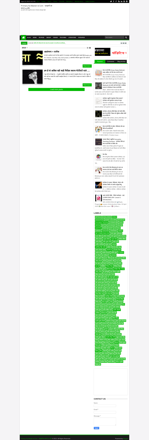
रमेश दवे (97, 331)
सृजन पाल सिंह (121, 359)
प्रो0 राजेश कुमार (99, 315)
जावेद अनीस (98, 271)
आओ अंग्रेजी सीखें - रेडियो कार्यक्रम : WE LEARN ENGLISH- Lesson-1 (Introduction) (114, 197)
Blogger (125, 438)
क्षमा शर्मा (97, 266)
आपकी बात (109, 249)
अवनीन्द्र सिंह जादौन (100, 247)
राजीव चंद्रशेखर (117, 334)
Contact (43, 1)
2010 (24, 48)
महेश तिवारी (107, 326)
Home (23, 37)
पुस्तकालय (109, 304)
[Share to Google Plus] (28, 61)
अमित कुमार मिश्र (107, 241)
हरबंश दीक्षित (111, 361)
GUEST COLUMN (110, 220)
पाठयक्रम (120, 301)
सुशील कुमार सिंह (99, 359)
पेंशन (123, 304)
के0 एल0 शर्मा (98, 263)
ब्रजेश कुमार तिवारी (100, 320)
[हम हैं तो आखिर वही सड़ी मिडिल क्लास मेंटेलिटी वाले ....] (32, 77)
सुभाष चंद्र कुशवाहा (114, 356)
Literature (72, 37)
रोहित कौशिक (111, 340)
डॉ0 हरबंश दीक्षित (113, 288)
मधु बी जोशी (98, 323)
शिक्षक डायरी (118, 348)
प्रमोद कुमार (98, 310)
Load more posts (56, 89)
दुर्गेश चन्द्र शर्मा (108, 293)
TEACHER (105, 230)
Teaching (63, 37)
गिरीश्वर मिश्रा (117, 266)
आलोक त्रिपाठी (106, 252)
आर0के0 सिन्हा (117, 249)
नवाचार (122, 296)
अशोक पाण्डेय (110, 247)
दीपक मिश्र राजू (99, 293)
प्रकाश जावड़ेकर (99, 307)
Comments (110, 61)
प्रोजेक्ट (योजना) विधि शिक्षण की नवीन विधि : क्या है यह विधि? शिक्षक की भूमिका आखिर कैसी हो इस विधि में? (114, 113)
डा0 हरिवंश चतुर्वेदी (115, 271)
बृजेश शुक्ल (108, 318)
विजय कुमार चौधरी (120, 340)
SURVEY (98, 230)
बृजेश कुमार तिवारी (100, 318)
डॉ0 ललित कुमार (99, 285)
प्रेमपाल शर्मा (104, 312)
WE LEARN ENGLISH (102, 233)
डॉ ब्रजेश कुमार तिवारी (108, 274)
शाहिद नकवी (106, 348)
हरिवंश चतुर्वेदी (119, 361)
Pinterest (126, 1)
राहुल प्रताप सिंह (120, 337)
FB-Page (41, 37)
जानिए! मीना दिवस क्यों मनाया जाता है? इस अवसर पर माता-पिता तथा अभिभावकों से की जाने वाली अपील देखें (55, 43)
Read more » (87, 66)
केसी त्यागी (106, 263)
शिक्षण (96, 350)
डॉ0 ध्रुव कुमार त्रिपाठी (111, 280)
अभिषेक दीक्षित (122, 239)
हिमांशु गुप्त (98, 364)
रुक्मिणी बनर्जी (102, 340)
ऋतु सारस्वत (112, 255)
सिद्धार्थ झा (111, 353)
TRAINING (113, 230)
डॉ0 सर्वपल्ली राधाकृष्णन (101, 288)
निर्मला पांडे (98, 301)
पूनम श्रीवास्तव (117, 304)
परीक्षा (111, 301)
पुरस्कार (103, 304)
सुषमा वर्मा (107, 359)
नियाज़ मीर (104, 299)
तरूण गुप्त (108, 290)
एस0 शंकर (115, 258)
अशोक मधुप (118, 247)
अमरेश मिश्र (98, 241)
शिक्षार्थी (105, 350)
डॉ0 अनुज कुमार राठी (112, 277)
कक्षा (120, 258)
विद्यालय (116, 342)
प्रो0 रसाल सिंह (112, 312)
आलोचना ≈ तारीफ (51, 51)
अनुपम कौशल (106, 239)
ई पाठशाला (121, 252)
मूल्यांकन (106, 329)
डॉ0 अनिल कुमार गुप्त (100, 277)
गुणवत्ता (97, 269)
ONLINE (119, 225)
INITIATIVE (121, 220)
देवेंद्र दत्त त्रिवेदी (99, 296)
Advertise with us (79, 1)
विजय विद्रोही (98, 342)
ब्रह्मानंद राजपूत (110, 320)
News (35, 37)
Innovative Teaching (101, 222)
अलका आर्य (108, 244)
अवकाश (114, 244)
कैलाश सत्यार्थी (113, 263)
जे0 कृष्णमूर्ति (106, 271)
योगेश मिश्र (120, 329)
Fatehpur (81, 37)
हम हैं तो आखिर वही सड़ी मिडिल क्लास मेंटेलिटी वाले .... (67, 70)
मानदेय (113, 326)
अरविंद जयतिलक (99, 244)
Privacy (55, 1)
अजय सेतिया (98, 236)
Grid (88, 48)
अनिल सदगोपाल (122, 236)
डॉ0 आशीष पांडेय (99, 280)
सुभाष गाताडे (105, 356)
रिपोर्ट (96, 340)
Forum (55, 37)
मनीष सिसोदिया (113, 323)
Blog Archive (121, 61)
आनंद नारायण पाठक (100, 249)
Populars (100, 61)
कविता (123, 258)
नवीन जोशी (98, 299)
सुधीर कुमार (98, 356)
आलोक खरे (98, 252)
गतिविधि (103, 266)
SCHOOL (117, 228)
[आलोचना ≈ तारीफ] (32, 58)
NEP (103, 225)
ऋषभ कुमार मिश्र (99, 258)
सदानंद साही (118, 350)
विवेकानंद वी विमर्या (114, 345)
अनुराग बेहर (114, 239)
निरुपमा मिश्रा (119, 299)
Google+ (116, 1)
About (37, 1)
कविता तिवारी (98, 260)
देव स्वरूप (116, 293)
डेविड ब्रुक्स (98, 274)
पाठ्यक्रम (97, 304)
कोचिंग (120, 263)
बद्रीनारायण (108, 315)
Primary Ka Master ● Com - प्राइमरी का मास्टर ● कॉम (36, 438)
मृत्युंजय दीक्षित (113, 329)
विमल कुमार (98, 345)
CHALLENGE (107, 217)
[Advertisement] (90, 19)
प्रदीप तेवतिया (116, 307)
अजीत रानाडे (106, 236)
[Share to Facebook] (23, 61)
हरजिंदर (97, 361)
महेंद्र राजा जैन (99, 326)
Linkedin (121, 1)
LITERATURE (113, 222)
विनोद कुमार (123, 342)
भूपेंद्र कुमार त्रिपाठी (121, 320)
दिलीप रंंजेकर (115, 290)
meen (121, 222)
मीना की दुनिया (99, 329)
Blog (29, 37)
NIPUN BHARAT (111, 225)
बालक (114, 315)
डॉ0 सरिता (116, 285)
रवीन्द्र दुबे (103, 331)
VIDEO (120, 230)
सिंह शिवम (117, 353)
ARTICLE (98, 217)
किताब (104, 260)
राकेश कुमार (98, 334)
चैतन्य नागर (110, 269)
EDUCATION (99, 220)
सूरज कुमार (114, 359)
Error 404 (61, 1)
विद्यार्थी (111, 342)
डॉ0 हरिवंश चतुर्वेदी (100, 290)
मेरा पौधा (105, 154)
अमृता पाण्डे (115, 241)
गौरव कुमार (103, 269)
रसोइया (118, 331)
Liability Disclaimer (89, 1)
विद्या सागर (106, 342)
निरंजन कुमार (112, 299)
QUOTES (98, 228)
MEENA (97, 225)
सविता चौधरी (105, 353)
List (90, 48)
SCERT (110, 228)
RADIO (105, 228)
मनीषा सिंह (120, 323)
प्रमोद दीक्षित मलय (107, 310)
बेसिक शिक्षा (115, 318)
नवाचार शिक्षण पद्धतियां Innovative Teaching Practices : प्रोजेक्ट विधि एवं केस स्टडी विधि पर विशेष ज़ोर (113, 141)
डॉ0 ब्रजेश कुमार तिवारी (101, 282)
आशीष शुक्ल (114, 252)
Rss (119, 1)
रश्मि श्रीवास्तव (111, 331)
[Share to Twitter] (26, 61)
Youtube (124, 1)
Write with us (69, 1)
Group (48, 37)
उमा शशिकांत (105, 255)
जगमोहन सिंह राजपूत (119, 269)
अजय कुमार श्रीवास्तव (116, 233)
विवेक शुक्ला (105, 345)
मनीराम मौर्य (105, 323)
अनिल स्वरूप (98, 239)
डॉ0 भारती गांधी (113, 282)
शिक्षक (112, 348)
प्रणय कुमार (108, 307)
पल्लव (115, 301)
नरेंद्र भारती (116, 296)
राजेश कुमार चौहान (100, 337)
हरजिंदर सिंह (104, 361)
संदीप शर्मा (97, 353)
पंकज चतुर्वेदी (105, 301)
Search (49, 1)
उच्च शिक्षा (97, 255)
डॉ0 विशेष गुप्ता (109, 285)
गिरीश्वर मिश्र (109, 266)
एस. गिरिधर (108, 258)
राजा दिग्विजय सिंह (107, 334)
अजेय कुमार (114, 236)
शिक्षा (101, 350)
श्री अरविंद (111, 350)
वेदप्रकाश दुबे (98, 348)
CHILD (114, 217)
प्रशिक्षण (97, 312)
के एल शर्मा (118, 260)
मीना (117, 326)
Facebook (113, 1)
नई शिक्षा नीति (108, 296)
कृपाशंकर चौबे (111, 260)
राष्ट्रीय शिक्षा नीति (110, 337)
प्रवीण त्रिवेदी (116, 310)
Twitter (111, 1)
